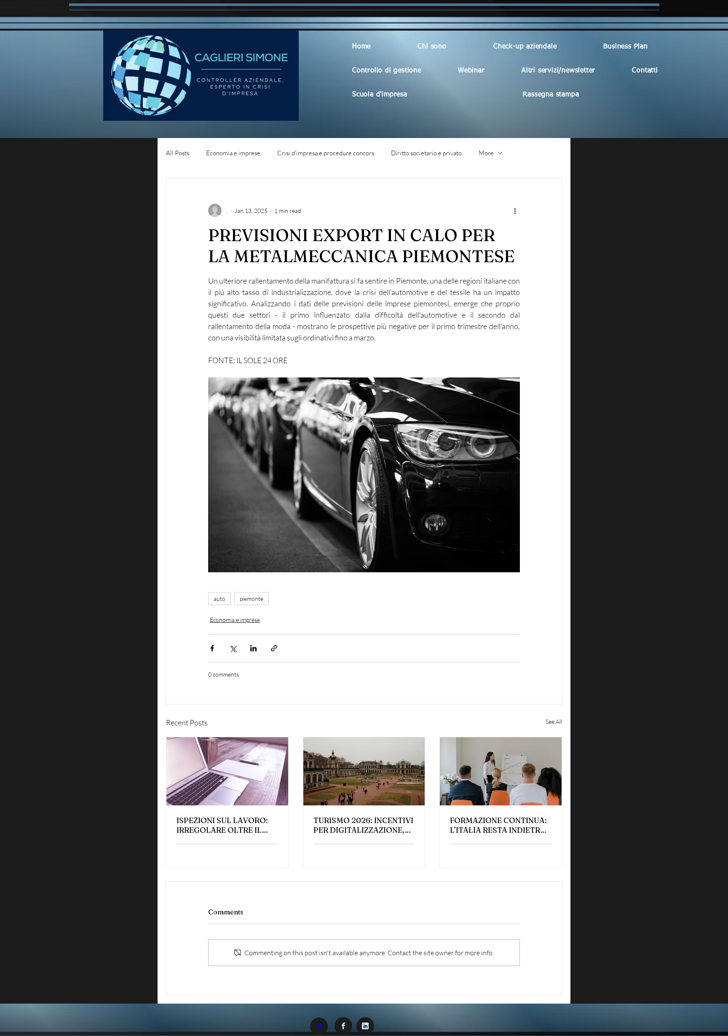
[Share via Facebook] (212, 648)
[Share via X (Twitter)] (233, 648)
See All (554, 721)
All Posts (177, 153)
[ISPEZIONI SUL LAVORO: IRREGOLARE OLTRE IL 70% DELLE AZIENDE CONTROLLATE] (227, 771)
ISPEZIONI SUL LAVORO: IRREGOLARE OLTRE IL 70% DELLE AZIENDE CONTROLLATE (222, 825)
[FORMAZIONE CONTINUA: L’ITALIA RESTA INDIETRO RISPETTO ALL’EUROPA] (501, 771)
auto (219, 598)
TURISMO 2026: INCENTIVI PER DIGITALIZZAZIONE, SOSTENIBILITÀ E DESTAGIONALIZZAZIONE (363, 825)
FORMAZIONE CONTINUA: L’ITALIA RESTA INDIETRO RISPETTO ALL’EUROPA (498, 825)
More (486, 153)
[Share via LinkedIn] (253, 648)
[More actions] (515, 210)
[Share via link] (274, 648)
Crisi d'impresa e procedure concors (325, 153)
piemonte (251, 598)
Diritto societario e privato (426, 153)
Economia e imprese (233, 153)
